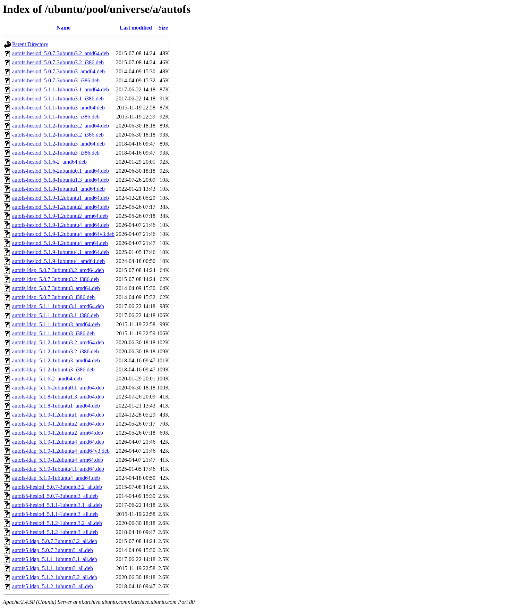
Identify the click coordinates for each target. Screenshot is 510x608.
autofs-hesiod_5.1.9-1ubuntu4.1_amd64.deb (60, 252)
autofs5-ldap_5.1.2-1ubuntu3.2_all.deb (54, 577)
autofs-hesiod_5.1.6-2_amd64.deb (49, 162)
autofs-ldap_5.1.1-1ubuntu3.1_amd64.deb (58, 306)
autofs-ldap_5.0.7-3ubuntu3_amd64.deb (56, 288)
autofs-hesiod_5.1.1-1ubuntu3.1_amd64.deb (60, 89)
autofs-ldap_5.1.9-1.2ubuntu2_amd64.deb (58, 424)
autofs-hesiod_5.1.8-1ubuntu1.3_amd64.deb (60, 180)
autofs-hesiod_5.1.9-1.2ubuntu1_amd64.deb (60, 198)
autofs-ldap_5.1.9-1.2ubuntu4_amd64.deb (58, 442)
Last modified (136, 28)
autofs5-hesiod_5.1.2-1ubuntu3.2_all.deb (57, 523)
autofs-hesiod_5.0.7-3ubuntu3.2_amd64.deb (60, 53)
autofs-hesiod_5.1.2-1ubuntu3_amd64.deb (58, 144)
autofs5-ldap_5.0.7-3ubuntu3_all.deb (52, 550)
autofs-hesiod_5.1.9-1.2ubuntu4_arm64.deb (60, 243)
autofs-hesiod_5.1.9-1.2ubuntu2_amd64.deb (60, 207)
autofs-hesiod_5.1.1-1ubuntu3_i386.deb (56, 117)
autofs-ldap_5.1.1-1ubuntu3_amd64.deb (56, 324)
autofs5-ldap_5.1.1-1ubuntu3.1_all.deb (54, 559)
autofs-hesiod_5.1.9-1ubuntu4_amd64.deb (58, 261)
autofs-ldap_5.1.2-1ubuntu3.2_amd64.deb (58, 342)
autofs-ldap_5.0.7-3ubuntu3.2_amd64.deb (58, 270)
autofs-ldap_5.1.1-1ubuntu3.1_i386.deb (55, 315)
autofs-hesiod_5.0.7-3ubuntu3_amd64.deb (58, 71)
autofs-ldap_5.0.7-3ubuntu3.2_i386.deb (55, 279)
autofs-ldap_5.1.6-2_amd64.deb (47, 378)
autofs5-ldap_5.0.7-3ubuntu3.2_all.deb (54, 541)
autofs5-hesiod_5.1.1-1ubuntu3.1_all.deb (57, 505)
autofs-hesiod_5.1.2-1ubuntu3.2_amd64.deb (60, 126)
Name (63, 28)
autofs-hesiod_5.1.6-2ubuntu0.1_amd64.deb (60, 171)
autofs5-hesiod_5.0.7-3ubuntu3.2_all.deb (57, 487)
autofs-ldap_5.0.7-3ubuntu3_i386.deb (53, 297)
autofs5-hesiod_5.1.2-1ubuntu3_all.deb (55, 532)
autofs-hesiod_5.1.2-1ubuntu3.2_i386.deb (58, 135)
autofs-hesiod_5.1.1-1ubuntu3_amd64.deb (58, 107)
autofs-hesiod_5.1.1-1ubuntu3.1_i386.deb (58, 98)
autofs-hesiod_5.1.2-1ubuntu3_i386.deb (56, 153)
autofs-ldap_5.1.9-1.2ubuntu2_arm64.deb (57, 433)
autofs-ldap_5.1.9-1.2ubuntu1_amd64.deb (58, 415)
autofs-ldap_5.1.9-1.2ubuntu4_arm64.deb (57, 460)
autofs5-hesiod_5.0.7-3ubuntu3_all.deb (55, 496)
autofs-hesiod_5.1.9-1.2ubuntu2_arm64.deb (60, 216)
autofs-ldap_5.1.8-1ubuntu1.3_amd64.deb (58, 397)
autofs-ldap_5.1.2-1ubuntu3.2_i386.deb (55, 351)
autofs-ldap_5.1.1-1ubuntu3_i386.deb (53, 333)
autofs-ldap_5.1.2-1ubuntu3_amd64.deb (56, 360)
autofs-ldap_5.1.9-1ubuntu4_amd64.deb (56, 478)
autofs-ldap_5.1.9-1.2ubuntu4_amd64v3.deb (61, 451)
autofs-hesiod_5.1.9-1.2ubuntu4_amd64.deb (60, 225)
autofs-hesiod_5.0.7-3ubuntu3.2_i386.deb (58, 62)
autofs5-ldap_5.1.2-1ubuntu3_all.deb (52, 586)
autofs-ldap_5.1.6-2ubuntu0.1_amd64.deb (58, 388)
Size (163, 28)
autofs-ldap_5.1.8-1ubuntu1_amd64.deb (56, 406)
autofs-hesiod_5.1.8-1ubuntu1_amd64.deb (58, 189)
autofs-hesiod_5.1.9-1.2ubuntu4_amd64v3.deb (63, 234)
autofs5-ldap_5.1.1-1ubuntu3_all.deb (52, 568)
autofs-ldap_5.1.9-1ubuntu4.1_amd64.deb (58, 469)
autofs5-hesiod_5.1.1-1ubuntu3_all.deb (55, 514)
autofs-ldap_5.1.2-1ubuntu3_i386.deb (53, 369)
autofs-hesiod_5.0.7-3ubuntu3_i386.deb (56, 80)
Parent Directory (30, 44)
